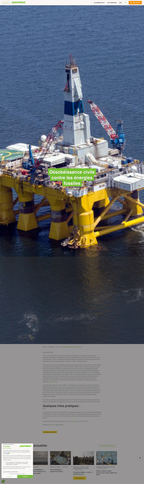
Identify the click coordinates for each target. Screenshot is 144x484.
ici (43, 416)
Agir (120, 2)
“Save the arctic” (52, 382)
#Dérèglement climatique (50, 432)
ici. (53, 425)
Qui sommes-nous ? (99, 2)
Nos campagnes (112, 2)
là (63, 425)
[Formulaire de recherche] (126, 2)
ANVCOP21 (73, 421)
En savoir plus (79, 478)
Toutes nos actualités (107, 446)
